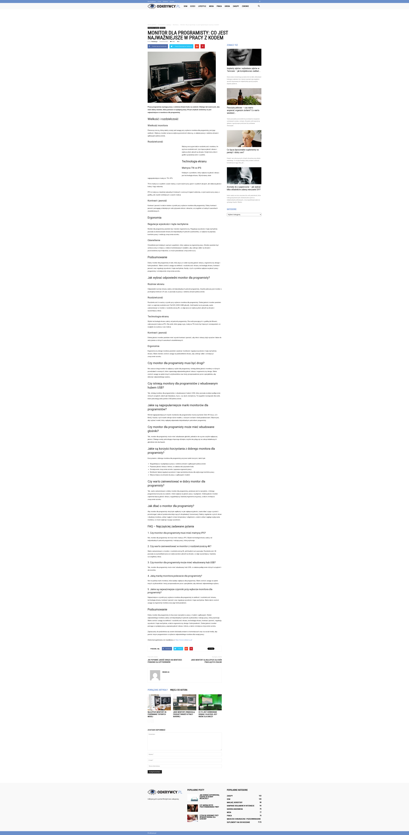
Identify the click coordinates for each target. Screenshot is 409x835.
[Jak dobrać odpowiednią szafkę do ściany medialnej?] (192, 798)
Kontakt (172, 1)
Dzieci (192, 6)
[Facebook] (259, 1)
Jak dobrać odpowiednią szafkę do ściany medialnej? (209, 796)
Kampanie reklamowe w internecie (240, 806)
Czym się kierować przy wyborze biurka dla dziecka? (209, 817)
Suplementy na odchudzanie (238, 822)
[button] (258, 6)
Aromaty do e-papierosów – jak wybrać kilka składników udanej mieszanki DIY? (244, 188)
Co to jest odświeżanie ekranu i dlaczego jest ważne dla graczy (208, 714)
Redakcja (154, 41)
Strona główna (152, 1)
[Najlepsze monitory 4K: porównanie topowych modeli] (159, 702)
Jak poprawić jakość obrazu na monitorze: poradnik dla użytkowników (165, 661)
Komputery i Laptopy (153, 28)
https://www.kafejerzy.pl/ (183, 640)
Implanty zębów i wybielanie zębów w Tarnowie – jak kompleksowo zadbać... (244, 69)
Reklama (165, 1)
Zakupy (236, 6)
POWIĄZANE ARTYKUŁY (158, 690)
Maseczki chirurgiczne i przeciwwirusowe (244, 819)
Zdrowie (245, 6)
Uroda (227, 6)
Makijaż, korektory (234, 802)
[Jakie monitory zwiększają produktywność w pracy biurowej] (184, 702)
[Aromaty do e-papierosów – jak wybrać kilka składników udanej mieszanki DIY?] (244, 175)
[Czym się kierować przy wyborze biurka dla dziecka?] (192, 818)
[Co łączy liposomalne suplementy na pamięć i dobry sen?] (244, 138)
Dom (185, 6)
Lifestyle (202, 6)
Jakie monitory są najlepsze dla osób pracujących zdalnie (206, 661)
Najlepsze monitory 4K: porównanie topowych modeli (157, 714)
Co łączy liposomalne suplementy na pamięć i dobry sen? (243, 151)
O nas (159, 1)
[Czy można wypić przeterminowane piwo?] (192, 808)
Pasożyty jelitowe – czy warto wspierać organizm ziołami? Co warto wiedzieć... (243, 110)
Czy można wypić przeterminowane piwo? (209, 806)
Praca (219, 6)
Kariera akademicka (235, 809)
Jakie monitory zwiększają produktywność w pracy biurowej (184, 714)
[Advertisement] (204, 17)
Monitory (162, 28)
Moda (211, 6)
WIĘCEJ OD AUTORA (178, 690)
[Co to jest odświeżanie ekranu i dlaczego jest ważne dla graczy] (210, 702)
